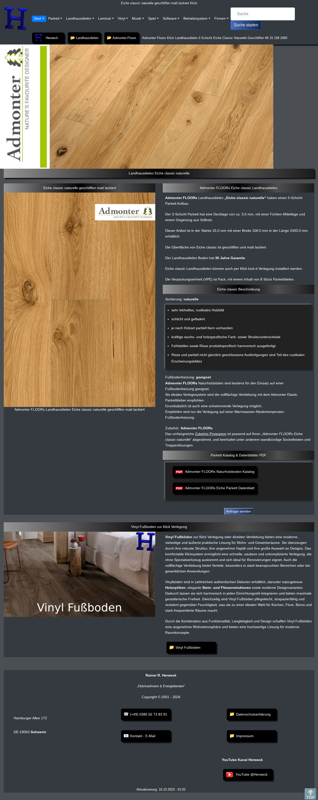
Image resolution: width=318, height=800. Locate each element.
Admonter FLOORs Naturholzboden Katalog (219, 472)
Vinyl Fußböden (188, 647)
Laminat (104, 18)
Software (170, 18)
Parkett (53, 18)
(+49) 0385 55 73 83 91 (148, 714)
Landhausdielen (78, 18)
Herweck (52, 38)
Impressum (245, 736)
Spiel (152, 18)
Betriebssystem (195, 18)
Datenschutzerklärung (253, 714)
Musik (136, 18)
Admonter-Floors (124, 38)
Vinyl (121, 18)
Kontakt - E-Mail (142, 736)
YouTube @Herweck (252, 774)
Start (37, 18)
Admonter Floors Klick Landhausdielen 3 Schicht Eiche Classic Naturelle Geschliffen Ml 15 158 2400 (214, 38)
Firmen (220, 18)
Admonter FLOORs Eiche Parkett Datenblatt (219, 488)
